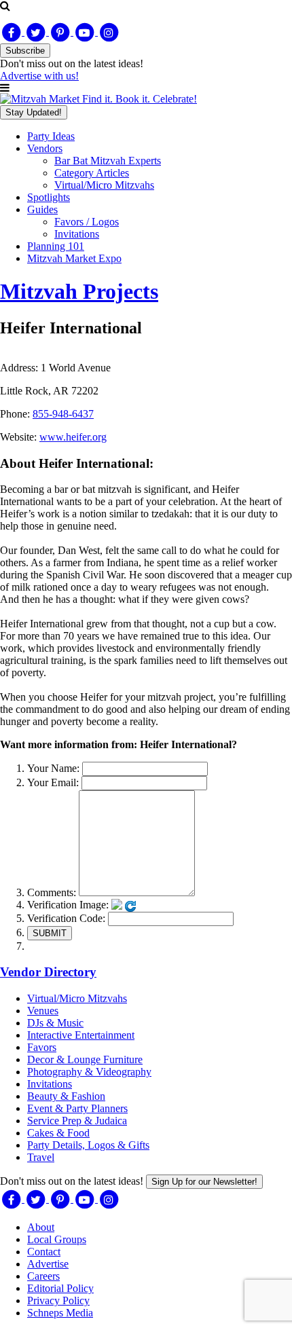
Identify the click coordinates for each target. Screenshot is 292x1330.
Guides (42, 209)
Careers (43, 1276)
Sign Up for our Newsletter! (204, 1182)
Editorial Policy (60, 1288)
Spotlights (48, 197)
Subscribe (25, 50)
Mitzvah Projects (79, 291)
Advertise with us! (39, 75)
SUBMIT (50, 933)
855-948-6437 (63, 414)
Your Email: (53, 782)
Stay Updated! (33, 112)
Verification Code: (66, 918)
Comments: (51, 892)
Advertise (48, 1264)
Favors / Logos (86, 221)
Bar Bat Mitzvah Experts (107, 160)
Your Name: (53, 768)
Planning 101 (55, 246)
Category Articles (91, 173)
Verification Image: (68, 904)
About (40, 1227)
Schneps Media (60, 1312)
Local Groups (56, 1239)
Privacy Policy (58, 1300)
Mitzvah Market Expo (74, 258)
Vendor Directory (48, 972)
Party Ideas (51, 136)
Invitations (76, 234)
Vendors (44, 148)
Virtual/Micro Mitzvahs (104, 185)
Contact (43, 1251)
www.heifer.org (73, 437)
